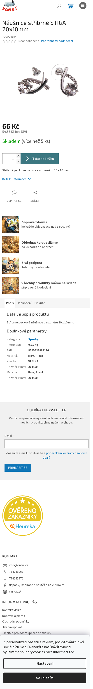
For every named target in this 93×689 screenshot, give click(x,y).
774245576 (16, 578)
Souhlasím (44, 677)
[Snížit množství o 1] (18, 161)
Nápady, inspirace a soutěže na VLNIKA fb (37, 585)
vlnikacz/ (15, 591)
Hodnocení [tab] (24, 303)
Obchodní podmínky (15, 621)
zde (71, 652)
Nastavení (45, 663)
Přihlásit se (17, 467)
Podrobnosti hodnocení (57, 41)
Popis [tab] (10, 303)
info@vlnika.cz (18, 565)
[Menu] (82, 5)
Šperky (33, 339)
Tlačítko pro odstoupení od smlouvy (26, 633)
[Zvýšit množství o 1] (18, 156)
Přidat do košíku (42, 158)
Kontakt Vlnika (11, 610)
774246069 (16, 572)
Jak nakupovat (12, 627)
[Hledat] (59, 5)
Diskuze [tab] (40, 303)
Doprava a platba (13, 616)
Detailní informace (14, 179)
